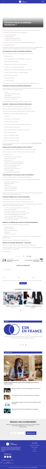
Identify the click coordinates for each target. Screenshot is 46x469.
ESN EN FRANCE (34, 467)
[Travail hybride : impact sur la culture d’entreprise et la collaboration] (7, 397)
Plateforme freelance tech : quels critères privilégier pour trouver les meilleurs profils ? (21, 383)
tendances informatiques (28, 425)
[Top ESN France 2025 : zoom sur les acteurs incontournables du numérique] (12, 298)
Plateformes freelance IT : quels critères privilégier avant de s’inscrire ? (26, 388)
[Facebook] (5, 456)
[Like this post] (24, 256)
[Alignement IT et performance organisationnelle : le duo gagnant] (7, 411)
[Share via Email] (30, 256)
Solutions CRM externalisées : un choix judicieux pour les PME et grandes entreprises (26, 403)
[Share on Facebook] (26, 256)
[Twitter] (7, 456)
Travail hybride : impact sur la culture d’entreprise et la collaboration (25, 395)
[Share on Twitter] (27, 256)
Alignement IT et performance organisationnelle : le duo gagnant (25, 409)
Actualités (6, 20)
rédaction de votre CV (10, 36)
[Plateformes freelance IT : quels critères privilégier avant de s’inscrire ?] (7, 390)
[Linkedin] (10, 456)
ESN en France (5, 30)
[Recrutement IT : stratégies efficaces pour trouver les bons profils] (33, 298)
